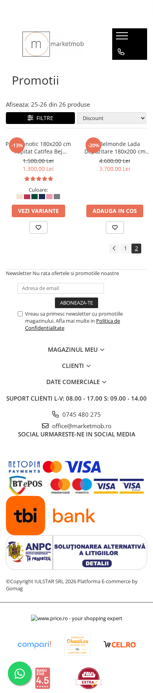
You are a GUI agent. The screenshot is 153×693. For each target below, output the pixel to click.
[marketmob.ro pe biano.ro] (42, 678)
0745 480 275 (81, 414)
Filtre (43, 118)
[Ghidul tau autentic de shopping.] (34, 645)
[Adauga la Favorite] (38, 227)
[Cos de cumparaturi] (120, 68)
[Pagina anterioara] (114, 248)
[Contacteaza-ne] (121, 52)
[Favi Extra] (88, 678)
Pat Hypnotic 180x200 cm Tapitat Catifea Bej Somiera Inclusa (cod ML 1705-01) (38, 147)
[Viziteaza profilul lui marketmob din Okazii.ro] (77, 645)
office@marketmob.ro (81, 426)
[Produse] (123, 38)
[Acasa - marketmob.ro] (53, 44)
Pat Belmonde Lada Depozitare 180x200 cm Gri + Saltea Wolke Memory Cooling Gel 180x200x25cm (115, 147)
